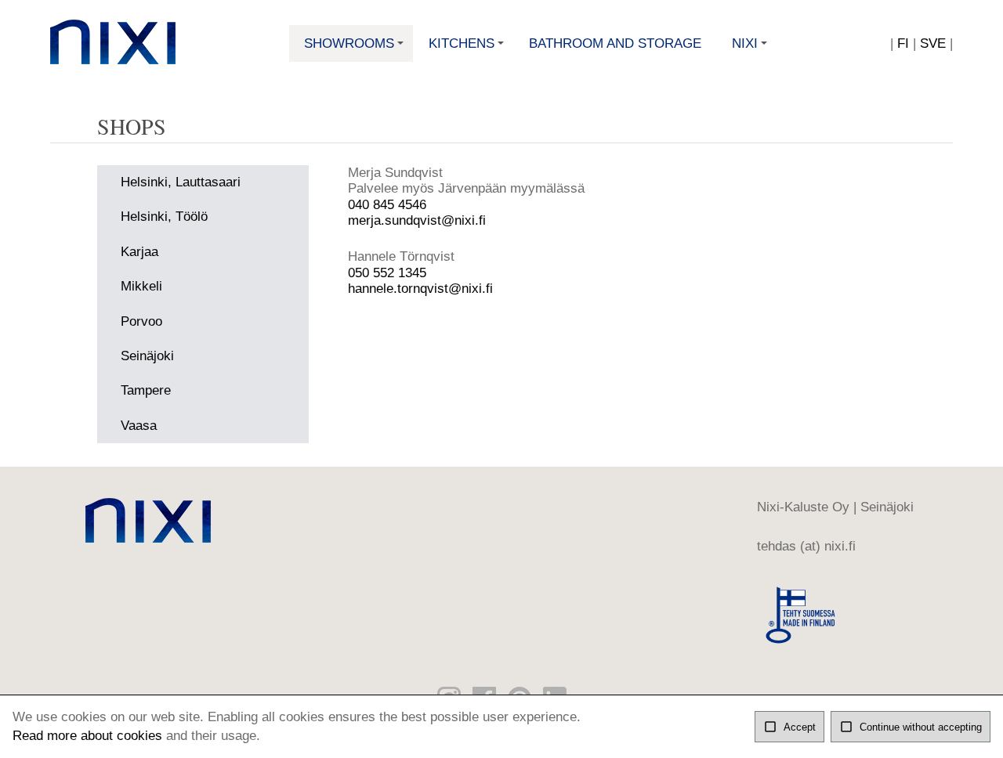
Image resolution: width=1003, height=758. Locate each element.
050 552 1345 (387, 272)
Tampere (146, 390)
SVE (933, 43)
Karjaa (139, 251)
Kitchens (468, 49)
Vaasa (139, 425)
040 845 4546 (387, 204)
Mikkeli (141, 286)
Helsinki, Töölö (164, 216)
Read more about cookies (87, 735)
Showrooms (355, 49)
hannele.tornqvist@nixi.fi (420, 288)
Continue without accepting (910, 727)
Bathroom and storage (615, 43)
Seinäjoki (147, 355)
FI (903, 43)
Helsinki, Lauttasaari (181, 182)
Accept (789, 727)
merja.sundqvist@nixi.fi (417, 220)
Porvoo (141, 321)
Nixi (751, 49)
